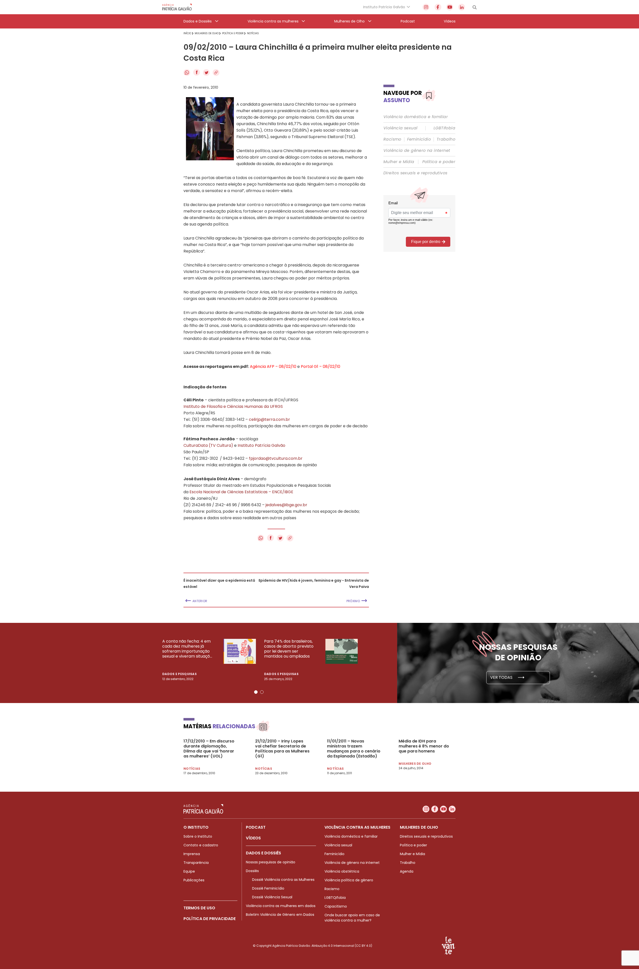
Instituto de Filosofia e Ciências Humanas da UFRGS (233, 406)
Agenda (406, 871)
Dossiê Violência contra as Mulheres (283, 879)
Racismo (392, 139)
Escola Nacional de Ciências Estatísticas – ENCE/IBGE (241, 492)
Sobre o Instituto (197, 836)
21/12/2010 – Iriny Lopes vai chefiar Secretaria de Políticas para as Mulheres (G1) (282, 749)
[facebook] (438, 7)
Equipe (189, 871)
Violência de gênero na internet (416, 150)
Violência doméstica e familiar (415, 117)
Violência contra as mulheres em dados (281, 905)
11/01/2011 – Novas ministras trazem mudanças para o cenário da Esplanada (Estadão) (353, 749)
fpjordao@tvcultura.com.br (276, 458)
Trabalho (446, 139)
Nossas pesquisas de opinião (270, 862)
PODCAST (256, 827)
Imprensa (191, 853)
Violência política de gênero (348, 880)
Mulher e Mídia (398, 162)
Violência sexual (400, 128)
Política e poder (438, 162)
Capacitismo (335, 906)
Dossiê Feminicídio (268, 888)
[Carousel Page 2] (262, 692)
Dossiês (252, 870)
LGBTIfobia (444, 128)
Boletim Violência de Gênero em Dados (280, 914)
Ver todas (501, 677)
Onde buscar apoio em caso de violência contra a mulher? (352, 918)
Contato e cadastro (200, 845)
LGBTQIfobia (335, 897)
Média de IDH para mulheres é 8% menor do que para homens (424, 746)
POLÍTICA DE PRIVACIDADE (209, 919)
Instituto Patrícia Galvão (261, 445)
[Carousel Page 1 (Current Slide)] (256, 692)
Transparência (196, 862)
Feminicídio (419, 139)
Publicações (193, 880)
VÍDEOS (253, 838)
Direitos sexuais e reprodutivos (415, 173)
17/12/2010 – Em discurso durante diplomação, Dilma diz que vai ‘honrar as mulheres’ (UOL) (208, 749)
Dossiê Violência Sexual (272, 897)
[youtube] (449, 7)
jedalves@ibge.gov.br (286, 505)
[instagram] (426, 7)
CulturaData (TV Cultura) (208, 445)
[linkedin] (461, 7)
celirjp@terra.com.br (269, 419)
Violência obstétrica (341, 871)
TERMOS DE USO (199, 908)
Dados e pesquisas (179, 674)
